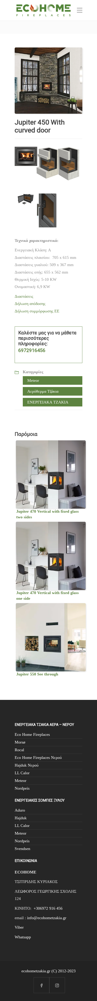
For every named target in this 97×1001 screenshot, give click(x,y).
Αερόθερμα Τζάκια (42, 391)
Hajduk (21, 818)
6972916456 (31, 350)
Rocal (19, 750)
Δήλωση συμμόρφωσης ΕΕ (37, 311)
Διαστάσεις (24, 296)
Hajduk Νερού (27, 765)
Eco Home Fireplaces (32, 734)
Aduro (20, 810)
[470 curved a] (48, 80)
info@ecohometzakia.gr (46, 918)
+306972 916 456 (48, 908)
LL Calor (22, 773)
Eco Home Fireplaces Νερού (38, 757)
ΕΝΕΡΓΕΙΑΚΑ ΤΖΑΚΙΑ (47, 402)
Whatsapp (23, 937)
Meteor (33, 380)
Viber (19, 927)
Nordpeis (22, 788)
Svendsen (22, 849)
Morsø (20, 742)
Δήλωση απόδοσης (30, 303)
